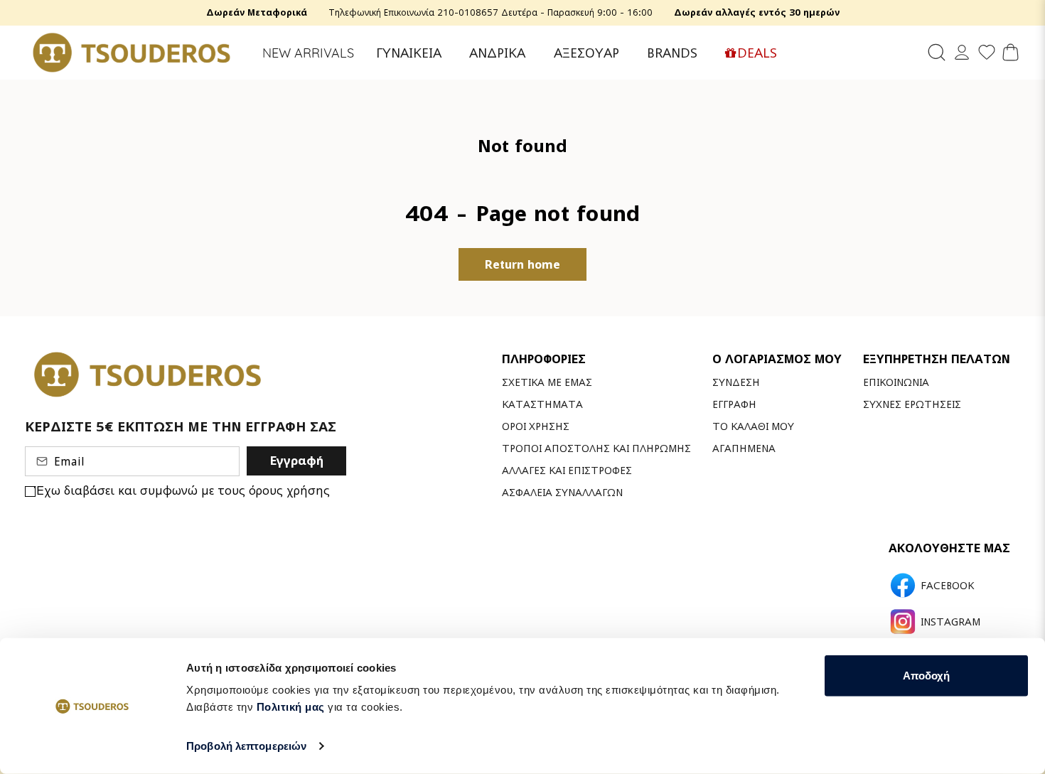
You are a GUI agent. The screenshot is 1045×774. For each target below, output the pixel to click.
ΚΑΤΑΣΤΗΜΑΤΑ (542, 404)
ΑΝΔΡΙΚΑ (497, 52)
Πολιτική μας (291, 707)
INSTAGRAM (950, 622)
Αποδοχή (926, 676)
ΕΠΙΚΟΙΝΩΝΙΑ (896, 382)
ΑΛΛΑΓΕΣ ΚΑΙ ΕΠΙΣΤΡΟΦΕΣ (567, 470)
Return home (522, 264)
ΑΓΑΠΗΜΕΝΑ (744, 448)
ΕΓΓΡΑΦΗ (734, 404)
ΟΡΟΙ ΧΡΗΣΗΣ (535, 426)
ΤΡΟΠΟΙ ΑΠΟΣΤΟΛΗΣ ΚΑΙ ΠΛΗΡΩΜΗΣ (596, 448)
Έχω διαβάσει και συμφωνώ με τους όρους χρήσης (183, 490)
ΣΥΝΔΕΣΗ (736, 382)
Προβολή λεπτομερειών (246, 746)
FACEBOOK (947, 585)
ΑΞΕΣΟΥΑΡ (586, 52)
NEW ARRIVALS (308, 53)
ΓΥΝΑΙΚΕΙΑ (408, 52)
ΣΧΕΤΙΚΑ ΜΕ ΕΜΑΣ (547, 382)
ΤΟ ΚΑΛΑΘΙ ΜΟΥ (753, 426)
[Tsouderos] (131, 52)
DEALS (757, 52)
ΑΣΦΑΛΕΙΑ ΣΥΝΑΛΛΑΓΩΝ (562, 492)
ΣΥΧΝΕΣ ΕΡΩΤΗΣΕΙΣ (912, 404)
